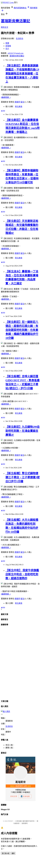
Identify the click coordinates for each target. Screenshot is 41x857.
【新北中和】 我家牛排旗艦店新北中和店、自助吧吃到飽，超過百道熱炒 (22, 574)
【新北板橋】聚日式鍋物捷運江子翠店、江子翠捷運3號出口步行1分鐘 (22, 477)
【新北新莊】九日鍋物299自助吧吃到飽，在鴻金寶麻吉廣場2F (22, 430)
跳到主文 (4, 27)
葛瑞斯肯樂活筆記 (15, 21)
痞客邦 (17, 102)
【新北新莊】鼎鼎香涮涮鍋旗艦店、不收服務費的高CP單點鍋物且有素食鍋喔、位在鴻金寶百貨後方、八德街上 (22, 73)
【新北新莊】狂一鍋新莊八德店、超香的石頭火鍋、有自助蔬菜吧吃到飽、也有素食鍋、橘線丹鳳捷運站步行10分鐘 (21, 329)
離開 (13, 853)
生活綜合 (19, 39)
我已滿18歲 (5, 853)
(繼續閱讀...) (6, 97)
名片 (7, 49)
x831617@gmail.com (15, 53)
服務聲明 (25, 823)
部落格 (8, 46)
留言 (22, 102)
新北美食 (18, 106)
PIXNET (10, 821)
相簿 (7, 43)
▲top (3, 110)
